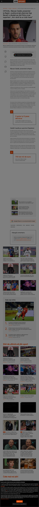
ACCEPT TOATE (19, 501)
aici (6, 490)
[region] (19, 494)
